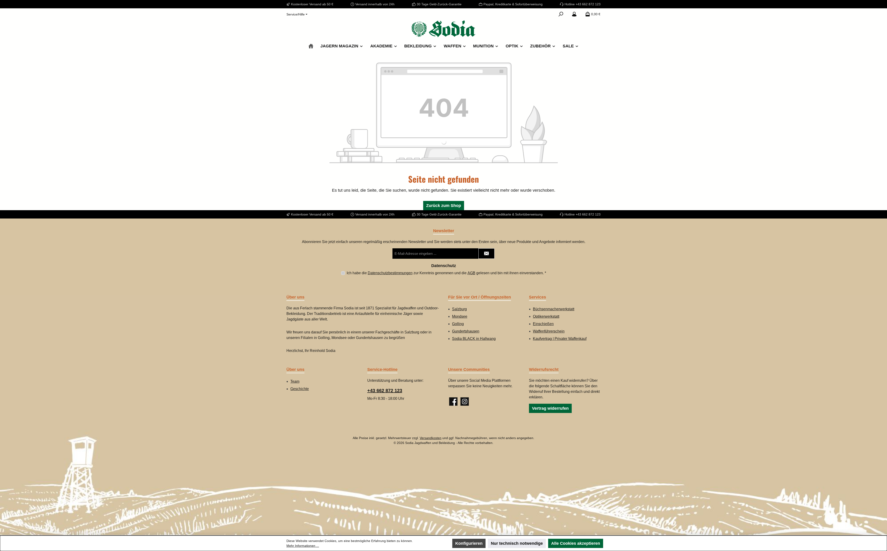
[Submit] (486, 253)
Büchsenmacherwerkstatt (553, 309)
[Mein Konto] (574, 14)
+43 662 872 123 (384, 390)
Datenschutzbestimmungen (390, 273)
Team (294, 381)
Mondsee (459, 316)
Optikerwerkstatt (546, 316)
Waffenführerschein (549, 331)
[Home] (311, 46)
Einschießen (543, 324)
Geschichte (299, 389)
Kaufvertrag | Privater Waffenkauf (559, 339)
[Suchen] (560, 14)
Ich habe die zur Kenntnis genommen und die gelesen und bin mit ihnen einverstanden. (446, 273)
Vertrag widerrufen (550, 408)
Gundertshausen (465, 331)
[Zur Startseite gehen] (443, 28)
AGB (471, 273)
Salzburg (459, 309)
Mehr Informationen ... (302, 546)
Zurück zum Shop (443, 205)
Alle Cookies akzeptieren (575, 543)
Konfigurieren (469, 543)
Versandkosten (430, 438)
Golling (458, 324)
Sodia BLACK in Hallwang (474, 339)
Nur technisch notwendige (517, 543)
